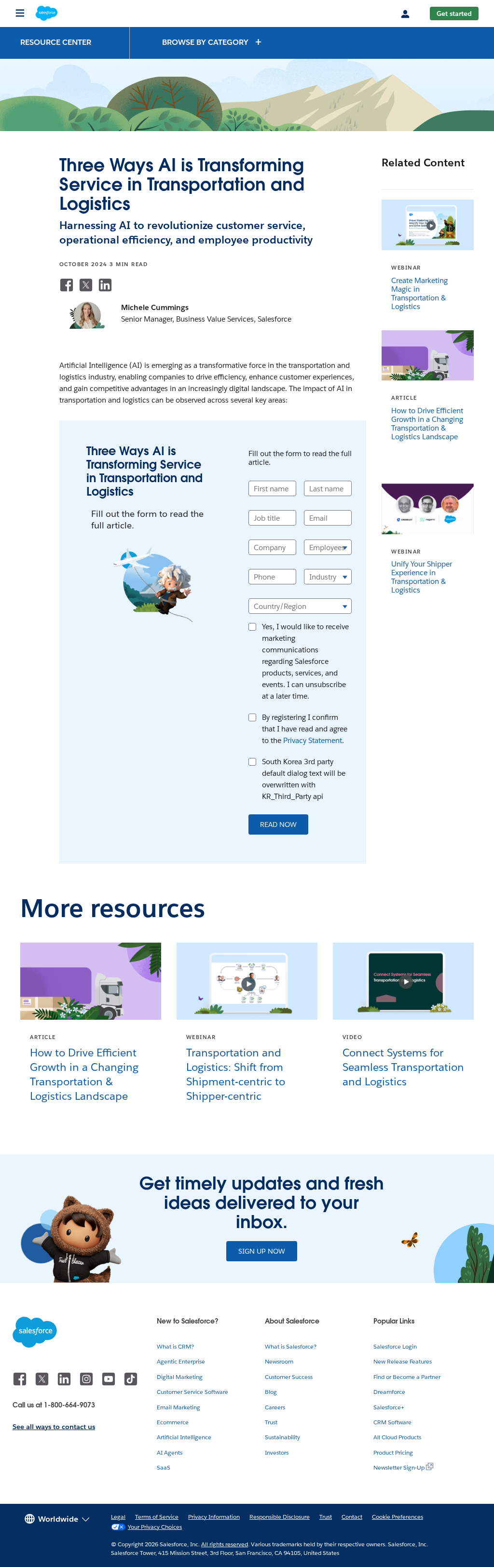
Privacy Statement (312, 740)
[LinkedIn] (105, 285)
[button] (212, 42)
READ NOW (278, 824)
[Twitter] (86, 285)
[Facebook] (66, 285)
